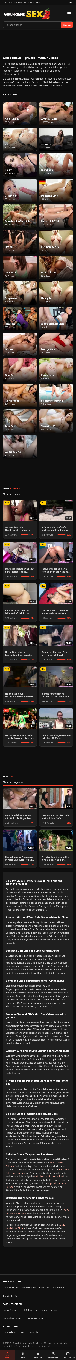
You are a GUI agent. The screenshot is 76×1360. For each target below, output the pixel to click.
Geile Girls (44, 1287)
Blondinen (58, 1287)
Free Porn (7, 2)
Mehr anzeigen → (13, 494)
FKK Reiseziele (30, 1309)
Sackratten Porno (33, 1318)
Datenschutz (9, 1332)
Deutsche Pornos (12, 1318)
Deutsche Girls (10, 1287)
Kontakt (34, 1332)
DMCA (23, 1332)
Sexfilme (18, 2)
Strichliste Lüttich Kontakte (48, 1176)
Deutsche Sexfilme (31, 2)
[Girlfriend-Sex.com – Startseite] (27, 13)
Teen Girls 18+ (10, 1295)
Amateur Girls (28, 1287)
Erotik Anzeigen (11, 1309)
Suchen (67, 25)
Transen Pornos (49, 1309)
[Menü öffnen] (69, 14)
